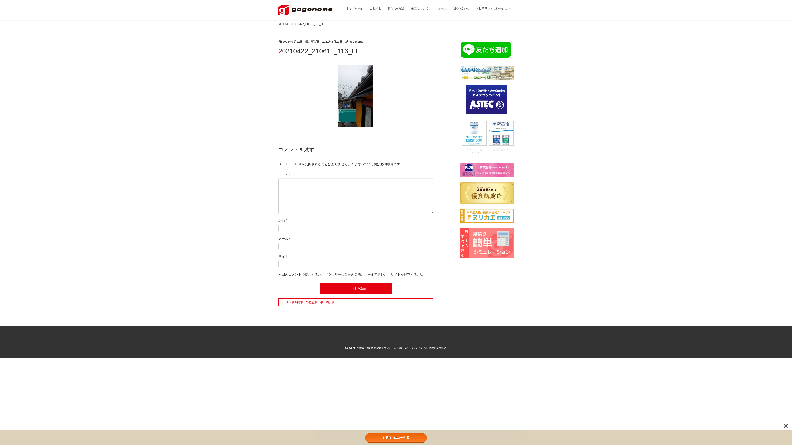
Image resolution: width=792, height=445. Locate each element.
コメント (285, 174)
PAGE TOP (771, 428)
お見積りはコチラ (394, 437)
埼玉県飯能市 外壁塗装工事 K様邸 (310, 302)
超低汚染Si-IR (501, 149)
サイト (283, 256)
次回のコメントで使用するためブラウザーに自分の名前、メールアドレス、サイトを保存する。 (349, 274)
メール (284, 238)
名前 (282, 220)
